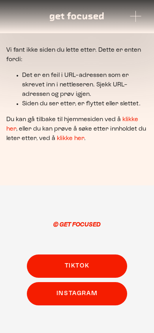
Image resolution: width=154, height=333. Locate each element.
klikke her (70, 138)
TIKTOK (77, 266)
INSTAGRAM (77, 293)
